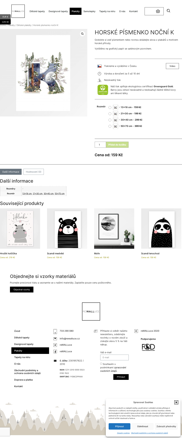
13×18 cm (27, 193)
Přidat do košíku (117, 144)
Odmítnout (142, 426)
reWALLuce (66, 344)
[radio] (126, 107)
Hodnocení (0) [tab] (33, 171)
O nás (122, 11)
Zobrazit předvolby (166, 426)
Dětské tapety (37, 11)
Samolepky (89, 11)
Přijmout (119, 426)
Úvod (17, 331)
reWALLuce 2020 (150, 330)
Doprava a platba (23, 379)
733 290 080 (67, 330)
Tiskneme (109, 66)
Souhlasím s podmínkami (113, 367)
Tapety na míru (107, 11)
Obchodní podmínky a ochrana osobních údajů (149, 433)
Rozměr (101, 106)
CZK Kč (6, 21)
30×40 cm (49, 193)
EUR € (7, 16)
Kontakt (133, 11)
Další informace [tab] (10, 171)
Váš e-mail (105, 352)
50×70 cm (60, 193)
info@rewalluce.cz (70, 338)
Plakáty (76, 11)
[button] (176, 402)
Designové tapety (58, 11)
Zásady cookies (123, 433)
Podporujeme (148, 339)
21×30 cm (38, 193)
